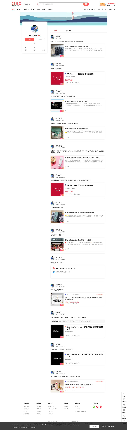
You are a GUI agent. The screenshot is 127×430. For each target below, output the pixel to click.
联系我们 (38, 408)
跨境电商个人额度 (52, 408)
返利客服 (38, 411)
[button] (26, 4)
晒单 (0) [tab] (68, 30)
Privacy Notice (32, 427)
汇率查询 (50, 413)
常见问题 (38, 406)
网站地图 (26, 413)
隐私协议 (26, 408)
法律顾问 (38, 413)
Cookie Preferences (108, 426)
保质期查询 (51, 406)
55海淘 (17, 4)
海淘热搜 (66, 408)
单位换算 (50, 411)
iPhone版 (77, 408)
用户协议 (26, 411)
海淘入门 (66, 406)
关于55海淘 (27, 406)
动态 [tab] (55, 30)
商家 (25, 9)
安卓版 (77, 406)
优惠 (18, 9)
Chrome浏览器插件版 (81, 411)
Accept (94, 426)
